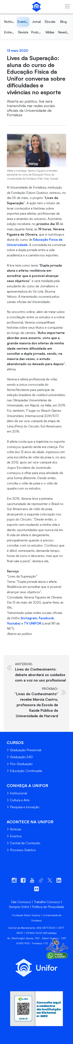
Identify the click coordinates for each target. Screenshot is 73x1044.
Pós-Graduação (21, 764)
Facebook (46, 618)
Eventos (16, 836)
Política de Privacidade (48, 907)
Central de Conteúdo (25, 843)
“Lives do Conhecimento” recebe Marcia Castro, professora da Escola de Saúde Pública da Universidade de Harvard (36, 702)
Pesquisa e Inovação (24, 807)
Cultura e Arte (20, 800)
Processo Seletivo (23, 850)
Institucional (18, 793)
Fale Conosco (21, 902)
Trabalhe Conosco (47, 902)
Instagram (29, 618)
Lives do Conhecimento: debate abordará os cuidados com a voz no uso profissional (40, 672)
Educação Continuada (26, 771)
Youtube (13, 623)
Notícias (15, 829)
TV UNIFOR (32, 623)
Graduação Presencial (25, 750)
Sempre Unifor (19, 907)
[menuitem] (9, 21)
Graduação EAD (21, 757)
